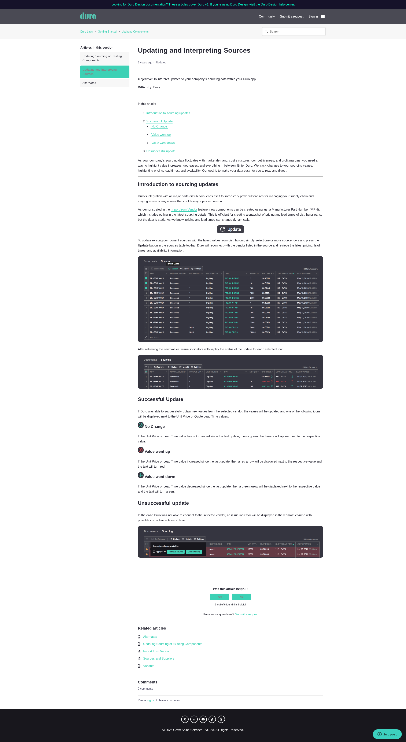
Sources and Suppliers (158, 658)
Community (267, 16)
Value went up (161, 134)
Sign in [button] (313, 16)
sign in (151, 700)
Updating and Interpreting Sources (99, 71)
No (241, 596)
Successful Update (159, 121)
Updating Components (135, 31)
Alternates (89, 83)
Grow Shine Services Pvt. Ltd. (194, 730)
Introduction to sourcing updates (168, 113)
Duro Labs (86, 31)
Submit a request (291, 16)
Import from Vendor (184, 209)
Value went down (163, 143)
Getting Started (107, 31)
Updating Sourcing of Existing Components (102, 58)
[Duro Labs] (88, 16)
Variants (148, 666)
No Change (159, 126)
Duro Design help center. (278, 4)
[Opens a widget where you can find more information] (387, 734)
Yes (219, 596)
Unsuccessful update (161, 151)
